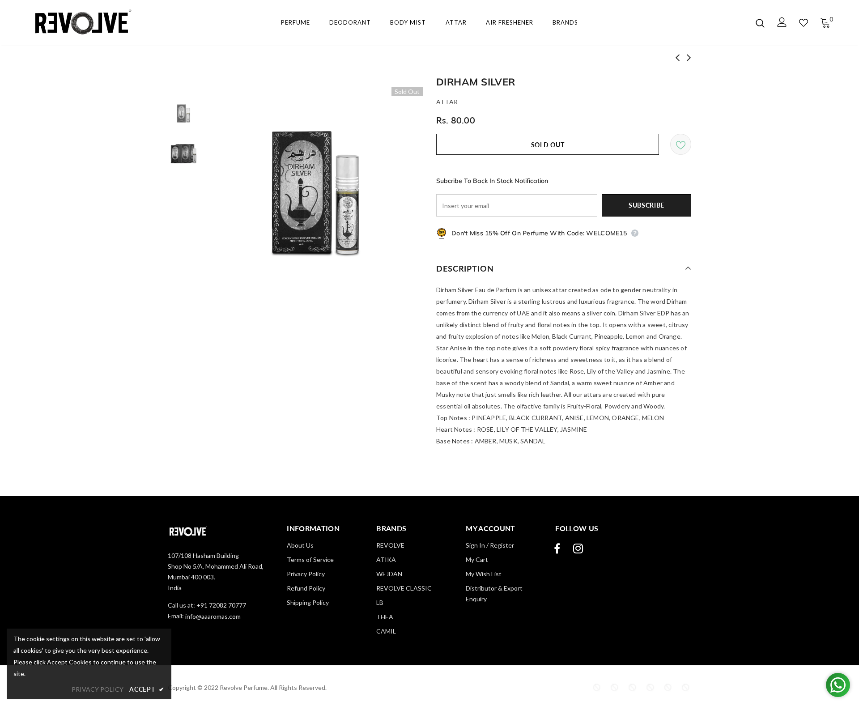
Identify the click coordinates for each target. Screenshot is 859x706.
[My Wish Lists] (803, 22)
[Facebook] (557, 548)
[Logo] (79, 22)
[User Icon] (782, 22)
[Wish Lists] (680, 144)
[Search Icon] (760, 22)
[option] (315, 194)
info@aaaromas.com (213, 616)
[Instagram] (578, 548)
